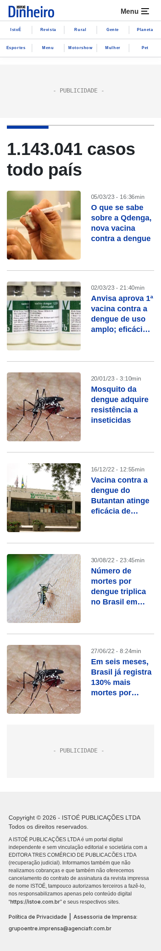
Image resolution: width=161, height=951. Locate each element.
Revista (48, 30)
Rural (80, 30)
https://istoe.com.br (35, 901)
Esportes (16, 48)
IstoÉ (15, 30)
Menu (48, 48)
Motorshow (80, 48)
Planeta (145, 30)
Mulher (113, 48)
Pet (145, 48)
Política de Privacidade (38, 917)
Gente (112, 30)
